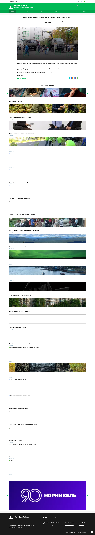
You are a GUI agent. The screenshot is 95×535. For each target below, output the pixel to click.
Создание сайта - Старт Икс (81, 532)
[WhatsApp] (77, 78)
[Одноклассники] (72, 78)
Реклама (71, 11)
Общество (24, 78)
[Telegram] (74, 78)
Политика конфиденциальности (70, 532)
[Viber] (75, 78)
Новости (12, 11)
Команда (57, 11)
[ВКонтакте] (71, 78)
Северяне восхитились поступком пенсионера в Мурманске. (38, 72)
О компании (42, 11)
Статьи (84, 11)
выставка (19, 78)
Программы (27, 11)
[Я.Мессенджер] (69, 78)
